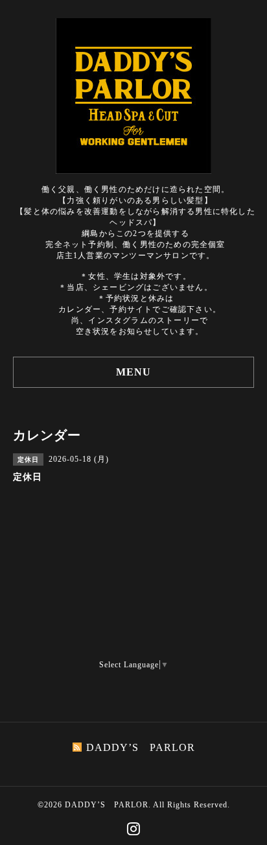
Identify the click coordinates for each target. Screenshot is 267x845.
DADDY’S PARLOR (106, 804)
